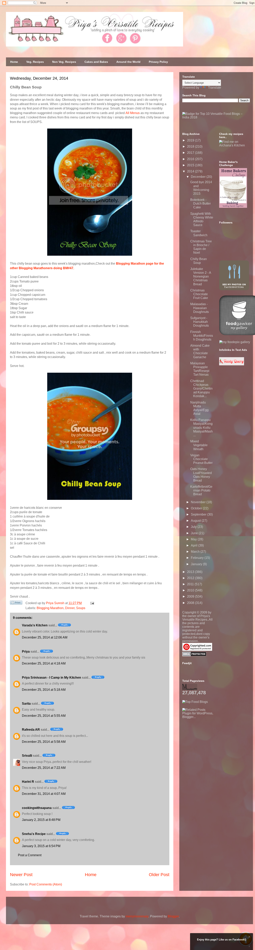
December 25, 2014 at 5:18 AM (44, 689)
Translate (214, 87)
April (194, 545)
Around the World (128, 61)
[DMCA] (194, 655)
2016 (191, 159)
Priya (26, 651)
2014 (191, 171)
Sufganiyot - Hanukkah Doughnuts (199, 321)
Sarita (26, 703)
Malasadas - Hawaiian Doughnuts (199, 307)
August (196, 520)
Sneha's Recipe (34, 834)
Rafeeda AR (31, 729)
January (197, 564)
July (194, 526)
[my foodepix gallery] (234, 342)
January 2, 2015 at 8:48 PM (41, 819)
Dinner (70, 608)
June (195, 533)
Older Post (159, 874)
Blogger (173, 916)
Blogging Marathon (50, 608)
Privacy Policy (158, 61)
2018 (191, 146)
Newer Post (21, 874)
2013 (191, 572)
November (198, 502)
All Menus (133, 113)
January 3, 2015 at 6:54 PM (41, 846)
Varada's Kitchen (35, 625)
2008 (191, 603)
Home (14, 61)
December (198, 176)
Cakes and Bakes (96, 61)
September (199, 514)
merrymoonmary (137, 916)
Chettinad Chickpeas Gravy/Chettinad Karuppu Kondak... (201, 388)
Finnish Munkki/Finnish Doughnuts (201, 335)
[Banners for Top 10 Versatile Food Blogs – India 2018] (216, 117)
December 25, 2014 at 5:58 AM (44, 741)
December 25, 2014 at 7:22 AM (44, 767)
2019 (191, 140)
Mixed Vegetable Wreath (199, 445)
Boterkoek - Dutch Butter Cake (200, 203)
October (197, 508)
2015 (191, 165)
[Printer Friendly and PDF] (16, 603)
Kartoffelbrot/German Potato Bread (201, 490)
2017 (191, 152)
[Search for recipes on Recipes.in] (195, 701)
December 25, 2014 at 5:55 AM (44, 715)
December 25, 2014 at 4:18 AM (44, 663)
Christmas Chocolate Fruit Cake (199, 294)
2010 (191, 590)
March (195, 551)
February (197, 557)
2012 (191, 578)
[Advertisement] (212, 743)
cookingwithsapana (37, 808)
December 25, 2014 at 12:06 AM (44, 637)
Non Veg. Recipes (64, 61)
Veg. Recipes (35, 61)
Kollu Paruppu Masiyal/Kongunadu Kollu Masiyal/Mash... (201, 427)
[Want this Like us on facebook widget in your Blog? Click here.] (249, 946)
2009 (191, 596)
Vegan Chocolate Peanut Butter (201, 459)
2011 (191, 584)
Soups (80, 608)
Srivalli (27, 755)
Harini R (28, 781)
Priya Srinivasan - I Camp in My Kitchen (51, 677)
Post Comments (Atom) (45, 884)
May (194, 539)
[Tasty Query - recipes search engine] (231, 364)
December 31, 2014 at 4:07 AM (44, 793)
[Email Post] (91, 603)
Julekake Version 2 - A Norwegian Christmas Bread (200, 276)
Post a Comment (29, 855)
